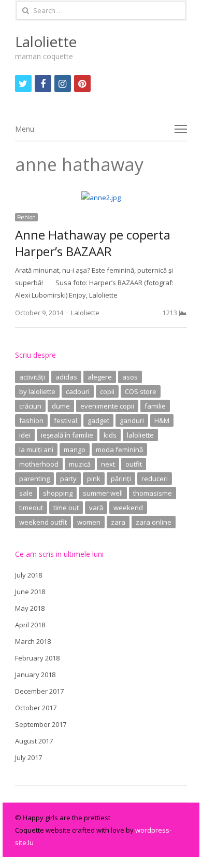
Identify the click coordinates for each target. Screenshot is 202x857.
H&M (161, 420)
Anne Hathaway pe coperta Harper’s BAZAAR (92, 243)
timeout (31, 507)
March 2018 (33, 641)
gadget (98, 420)
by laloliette (37, 391)
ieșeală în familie (67, 435)
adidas (66, 377)
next (108, 464)
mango (74, 449)
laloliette (140, 435)
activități (32, 377)
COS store (140, 391)
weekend (128, 507)
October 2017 (35, 707)
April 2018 (30, 624)
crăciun (30, 406)
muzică (80, 464)
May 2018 (30, 608)
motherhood (39, 464)
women (88, 522)
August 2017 (34, 741)
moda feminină (119, 449)
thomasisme (152, 493)
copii (107, 391)
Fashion (26, 217)
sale (26, 493)
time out (66, 507)
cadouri (78, 391)
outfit (133, 464)
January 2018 (35, 674)
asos (130, 377)
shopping (58, 493)
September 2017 (40, 724)
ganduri (132, 420)
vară (96, 507)
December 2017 (39, 691)
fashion (31, 420)
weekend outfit (43, 522)
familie (155, 406)
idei (25, 435)
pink (93, 478)
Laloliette (46, 41)
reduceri (154, 478)
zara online (153, 522)
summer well (103, 493)
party (68, 478)
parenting (34, 478)
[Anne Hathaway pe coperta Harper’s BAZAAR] (101, 197)
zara (118, 522)
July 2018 (28, 575)
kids (110, 435)
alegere (100, 377)
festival (65, 420)
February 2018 (37, 658)
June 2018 (30, 591)
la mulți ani (36, 449)
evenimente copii (107, 406)
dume (61, 406)
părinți (121, 478)
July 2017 (28, 757)
